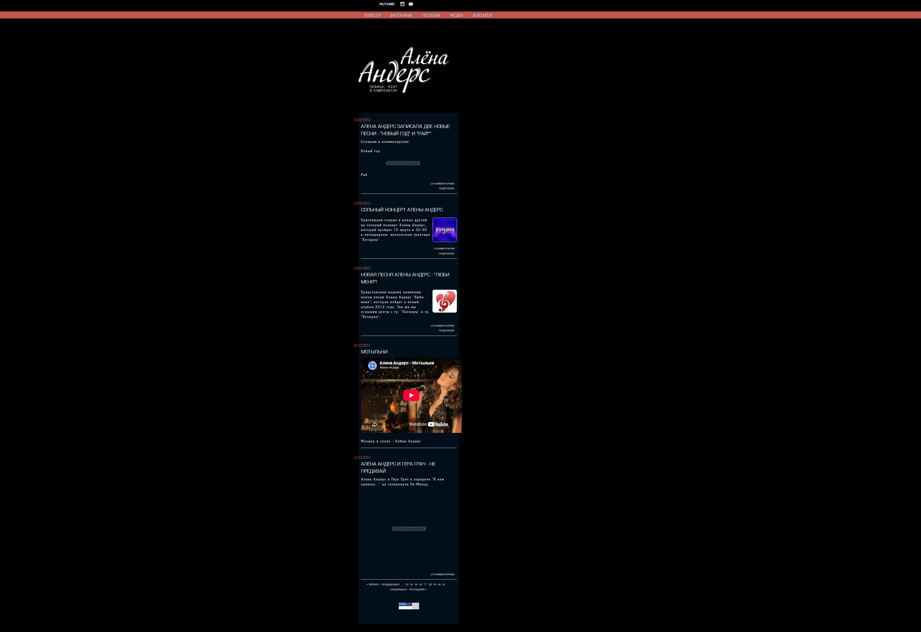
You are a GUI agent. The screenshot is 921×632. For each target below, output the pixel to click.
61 (444, 584)
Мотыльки (374, 352)
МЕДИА (457, 15)
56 (420, 584)
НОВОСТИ (373, 15)
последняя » (418, 589)
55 (416, 584)
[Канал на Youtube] (411, 5)
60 (439, 584)
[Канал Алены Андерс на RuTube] (389, 5)
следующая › (398, 589)
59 (434, 584)
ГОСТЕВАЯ (431, 15)
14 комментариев (443, 183)
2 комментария (444, 248)
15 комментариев (443, 574)
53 (407, 584)
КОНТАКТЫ (482, 15)
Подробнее (447, 188)
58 (430, 584)
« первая (372, 584)
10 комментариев (443, 325)
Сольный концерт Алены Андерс (402, 210)
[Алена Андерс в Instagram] (404, 5)
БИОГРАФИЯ (401, 15)
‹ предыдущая (389, 584)
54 (411, 584)
